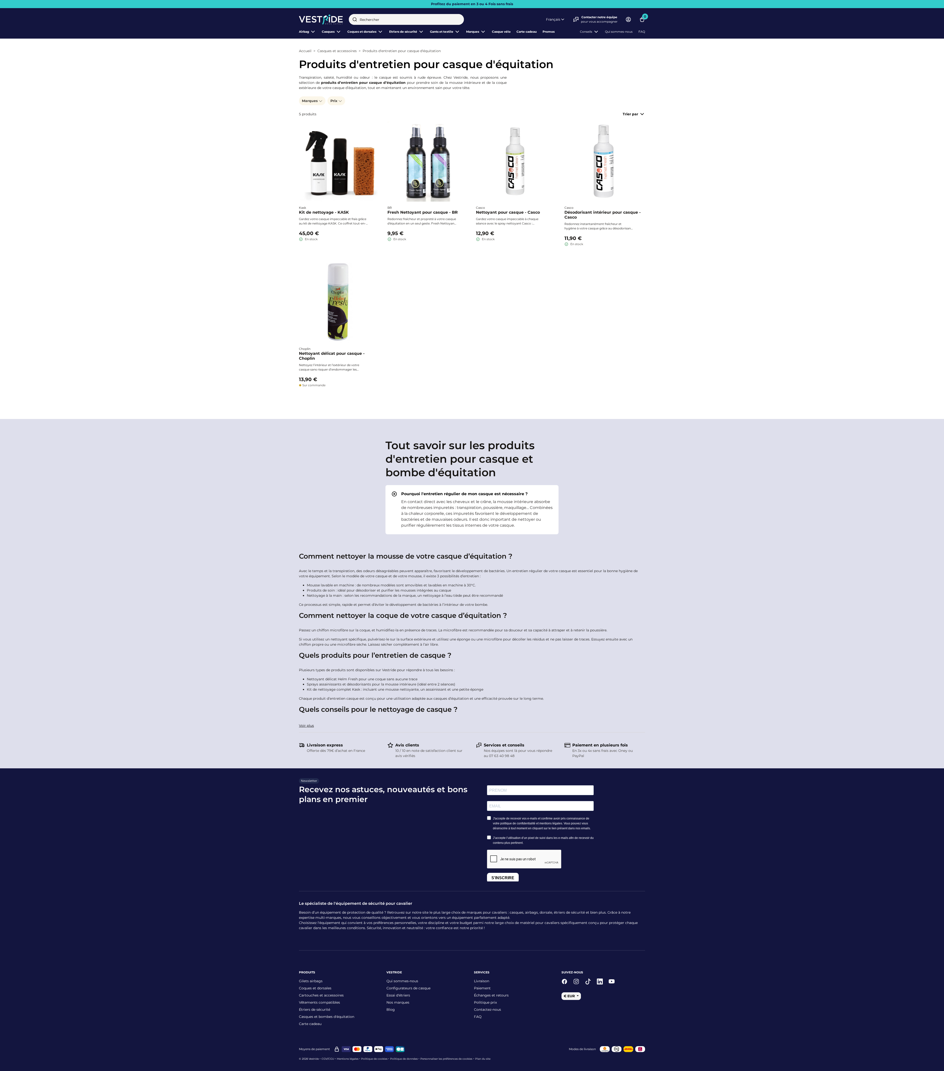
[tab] (472, 509)
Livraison (481, 981)
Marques (472, 31)
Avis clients (407, 745)
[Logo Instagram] (576, 981)
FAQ (641, 31)
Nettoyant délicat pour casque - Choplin (332, 356)
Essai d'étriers (398, 995)
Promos (549, 31)
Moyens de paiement (314, 1049)
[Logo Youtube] (612, 981)
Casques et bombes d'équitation (326, 1016)
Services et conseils (504, 745)
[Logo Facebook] (564, 981)
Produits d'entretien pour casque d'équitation (402, 51)
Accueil (305, 51)
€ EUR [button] (570, 996)
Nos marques (397, 1002)
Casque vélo (501, 31)
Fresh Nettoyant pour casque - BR (422, 212)
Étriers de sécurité (314, 1009)
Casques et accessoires (337, 51)
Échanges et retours (491, 995)
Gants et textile (441, 31)
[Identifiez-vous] (628, 19)
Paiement (482, 988)
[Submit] (355, 19)
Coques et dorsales (315, 988)
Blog (390, 1009)
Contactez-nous (487, 1009)
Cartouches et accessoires (321, 995)
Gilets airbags (311, 981)
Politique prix (485, 1002)
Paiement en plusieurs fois (600, 745)
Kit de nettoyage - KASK (324, 212)
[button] (555, 19)
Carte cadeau (526, 31)
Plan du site (482, 1058)
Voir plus (306, 725)
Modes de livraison (582, 1049)
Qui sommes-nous (619, 31)
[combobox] (406, 19)
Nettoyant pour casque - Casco (508, 212)
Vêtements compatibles (319, 1002)
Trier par (630, 114)
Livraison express (325, 745)
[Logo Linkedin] (600, 981)
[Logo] (321, 19)
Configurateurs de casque (408, 988)
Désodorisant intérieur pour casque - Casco (602, 215)
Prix (334, 101)
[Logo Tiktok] (588, 981)
